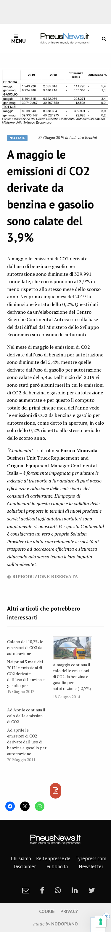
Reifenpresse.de (53, 858)
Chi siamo (21, 858)
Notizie (17, 138)
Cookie (46, 911)
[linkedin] (75, 890)
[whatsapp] (58, 890)
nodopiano (64, 924)
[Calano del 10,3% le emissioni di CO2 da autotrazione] (30, 665)
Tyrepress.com (90, 858)
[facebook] (42, 890)
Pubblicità (57, 866)
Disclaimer (25, 866)
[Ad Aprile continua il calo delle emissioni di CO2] (30, 734)
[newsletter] (25, 890)
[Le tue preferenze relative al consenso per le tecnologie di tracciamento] (100, 921)
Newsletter (91, 866)
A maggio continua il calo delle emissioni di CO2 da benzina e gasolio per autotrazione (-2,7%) (72, 676)
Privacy (69, 911)
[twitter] (92, 890)
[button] (55, 97)
